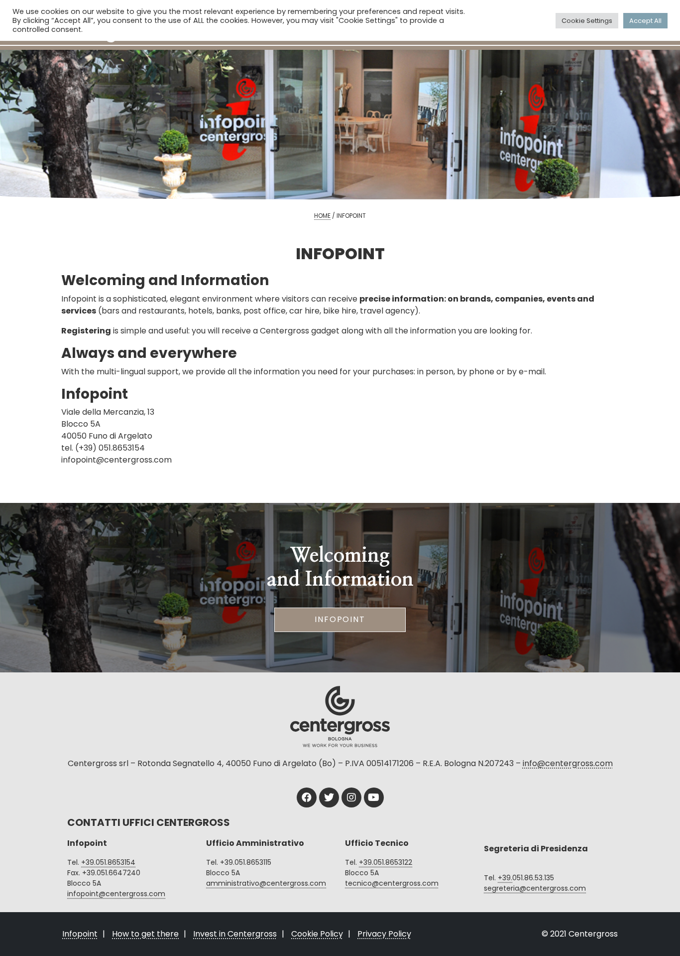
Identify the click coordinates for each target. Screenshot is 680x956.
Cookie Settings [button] (587, 20)
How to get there (145, 934)
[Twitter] (329, 797)
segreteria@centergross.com (535, 888)
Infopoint (340, 619)
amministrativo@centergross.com (266, 883)
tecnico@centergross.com (392, 883)
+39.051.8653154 (108, 862)
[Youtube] (374, 797)
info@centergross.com (568, 763)
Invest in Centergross (235, 934)
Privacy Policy (384, 934)
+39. (505, 878)
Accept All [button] (645, 20)
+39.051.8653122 (385, 862)
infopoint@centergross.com (116, 894)
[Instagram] (351, 797)
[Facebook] (307, 797)
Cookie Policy (317, 934)
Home (322, 215)
